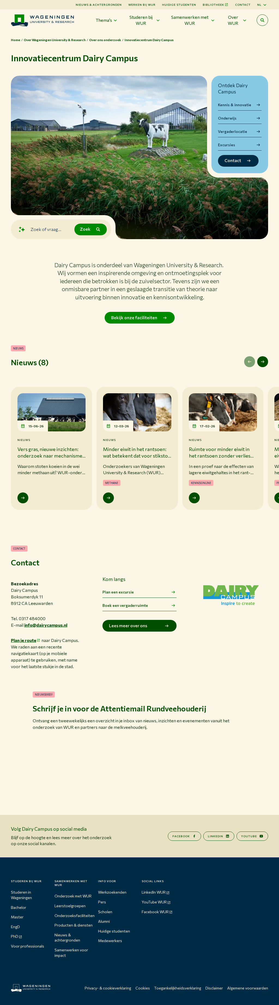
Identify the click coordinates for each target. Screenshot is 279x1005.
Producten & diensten (73, 925)
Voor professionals (27, 946)
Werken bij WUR (142, 4)
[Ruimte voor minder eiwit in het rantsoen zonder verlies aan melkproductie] (194, 497)
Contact (243, 4)
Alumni (104, 921)
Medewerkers (110, 940)
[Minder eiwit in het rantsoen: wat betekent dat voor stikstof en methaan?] (108, 497)
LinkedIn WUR (154, 892)
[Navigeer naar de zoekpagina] (262, 20)
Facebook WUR (155, 911)
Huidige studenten (179, 4)
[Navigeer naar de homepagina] (42, 20)
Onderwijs (227, 118)
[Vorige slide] (249, 361)
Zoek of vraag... (46, 229)
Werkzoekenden (112, 892)
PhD (14, 936)
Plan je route (23, 640)
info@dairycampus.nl (45, 625)
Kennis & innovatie (234, 104)
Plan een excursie (118, 592)
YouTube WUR (154, 902)
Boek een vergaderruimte (125, 605)
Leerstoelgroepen (70, 905)
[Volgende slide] (262, 361)
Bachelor (18, 907)
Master (17, 917)
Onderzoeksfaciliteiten (74, 915)
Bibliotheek (213, 4)
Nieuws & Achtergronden (99, 4)
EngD (15, 926)
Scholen (105, 911)
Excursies (226, 144)
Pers (102, 902)
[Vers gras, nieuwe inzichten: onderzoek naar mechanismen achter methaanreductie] (22, 497)
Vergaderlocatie (232, 131)
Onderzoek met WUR (73, 896)
